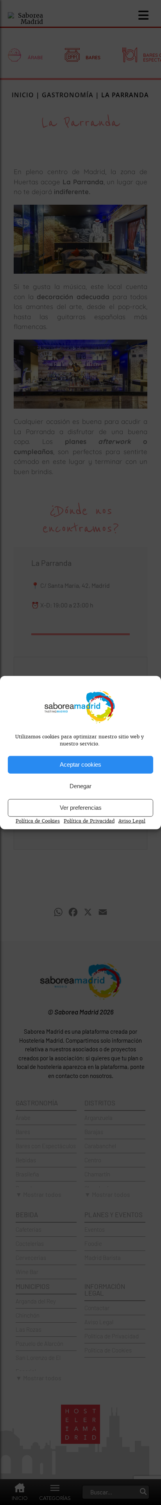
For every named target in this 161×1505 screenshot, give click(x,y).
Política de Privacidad (89, 821)
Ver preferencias (81, 807)
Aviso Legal (131, 821)
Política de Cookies (38, 821)
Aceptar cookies (80, 764)
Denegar (80, 786)
